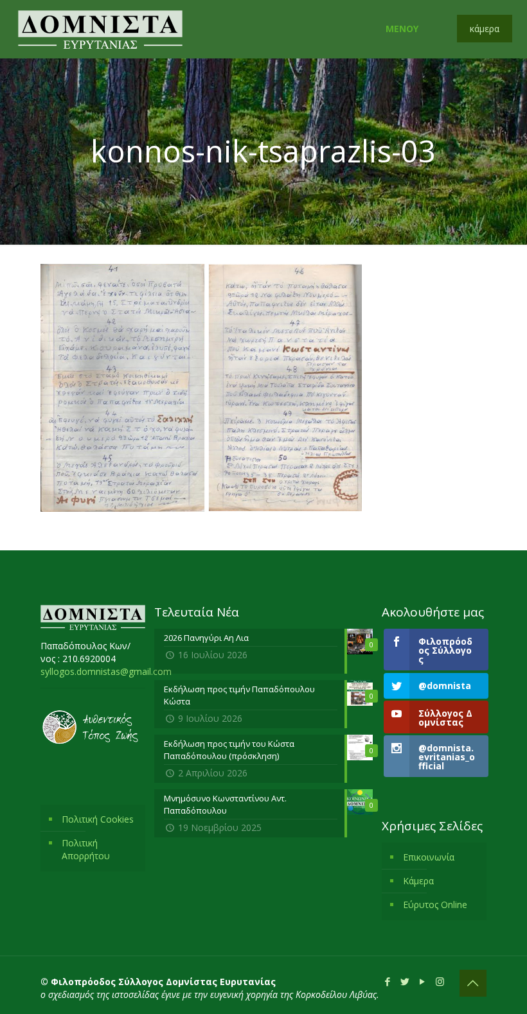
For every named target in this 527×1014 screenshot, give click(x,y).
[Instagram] (440, 981)
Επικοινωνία (428, 857)
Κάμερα (418, 881)
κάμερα (484, 28)
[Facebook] (388, 981)
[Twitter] (405, 981)
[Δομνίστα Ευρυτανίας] (100, 29)
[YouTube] (422, 981)
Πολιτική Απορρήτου (86, 849)
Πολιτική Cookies (98, 819)
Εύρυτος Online (435, 904)
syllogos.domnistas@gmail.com (106, 671)
